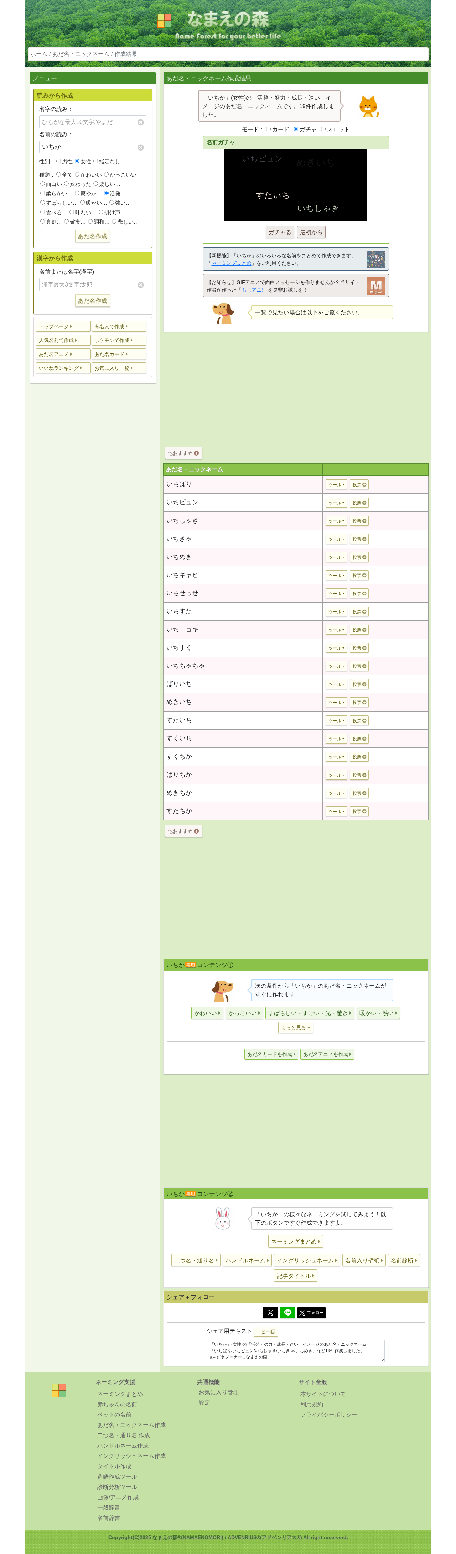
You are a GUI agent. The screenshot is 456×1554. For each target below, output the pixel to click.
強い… (123, 203)
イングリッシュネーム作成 (131, 1456)
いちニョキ (182, 629)
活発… (118, 193)
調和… (102, 222)
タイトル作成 (114, 1466)
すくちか (179, 756)
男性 (67, 161)
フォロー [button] (315, 1312)
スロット (338, 129)
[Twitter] (270, 1312)
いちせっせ (182, 593)
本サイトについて (323, 1394)
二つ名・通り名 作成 (123, 1435)
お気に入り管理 (219, 1392)
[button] (63, 326)
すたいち (179, 720)
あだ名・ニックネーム (80, 54)
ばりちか (179, 774)
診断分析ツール (117, 1487)
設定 (204, 1403)
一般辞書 (108, 1508)
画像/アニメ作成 (118, 1497)
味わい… (86, 212)
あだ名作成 (92, 236)
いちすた (179, 611)
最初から (311, 232)
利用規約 (311, 1404)
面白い (54, 184)
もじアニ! (252, 290)
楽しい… (109, 184)
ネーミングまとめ (232, 263)
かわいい (91, 175)
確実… (78, 222)
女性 (86, 161)
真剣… (54, 222)
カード (280, 129)
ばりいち (179, 683)
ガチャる (280, 232)
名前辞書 (108, 1518)
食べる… (56, 212)
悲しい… (128, 222)
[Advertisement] (92, 501)
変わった (80, 184)
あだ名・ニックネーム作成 (131, 1425)
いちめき (179, 556)
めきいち (179, 701)
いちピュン (182, 502)
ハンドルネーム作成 (123, 1446)
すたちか (179, 810)
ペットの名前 (114, 1415)
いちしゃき (182, 520)
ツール (334, 484)
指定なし (109, 161)
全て (67, 175)
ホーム (38, 54)
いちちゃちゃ (185, 665)
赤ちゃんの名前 (117, 1404)
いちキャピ (182, 574)
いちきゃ (179, 538)
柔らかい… (59, 193)
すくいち (179, 738)
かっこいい (123, 175)
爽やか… (91, 193)
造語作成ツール (117, 1477)
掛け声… (115, 212)
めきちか (179, 792)
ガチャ (308, 129)
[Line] (287, 1312)
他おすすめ (181, 453)
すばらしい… (62, 203)
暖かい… (96, 203)
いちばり (179, 484)
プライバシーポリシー (328, 1415)
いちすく (179, 647)
